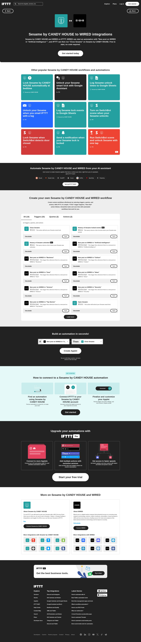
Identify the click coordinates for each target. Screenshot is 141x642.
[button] (70, 412)
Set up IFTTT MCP (70, 184)
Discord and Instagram (53, 594)
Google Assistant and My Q (54, 604)
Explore (107, 4)
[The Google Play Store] (102, 595)
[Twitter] (97, 635)
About (73, 634)
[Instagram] (89, 635)
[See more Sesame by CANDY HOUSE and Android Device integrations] (60, 540)
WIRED (85, 34)
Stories (36, 597)
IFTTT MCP (37, 604)
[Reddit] (106, 635)
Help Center (37, 607)
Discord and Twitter (52, 623)
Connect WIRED (80, 528)
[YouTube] (93, 635)
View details (28, 236)
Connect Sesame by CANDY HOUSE (36, 526)
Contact (61, 634)
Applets (36, 601)
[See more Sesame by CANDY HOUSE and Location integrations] (45, 540)
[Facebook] (81, 635)
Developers (37, 634)
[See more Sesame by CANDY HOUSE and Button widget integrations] (30, 540)
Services (36, 594)
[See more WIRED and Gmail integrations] (110, 548)
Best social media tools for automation (82, 623)
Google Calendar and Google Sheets (57, 601)
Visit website (76, 523)
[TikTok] (101, 635)
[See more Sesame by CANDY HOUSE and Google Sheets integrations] (60, 548)
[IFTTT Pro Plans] (103, 228)
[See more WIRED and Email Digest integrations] (80, 540)
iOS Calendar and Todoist (54, 617)
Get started (132, 4)
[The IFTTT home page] (6, 4)
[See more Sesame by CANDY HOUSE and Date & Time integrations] (30, 548)
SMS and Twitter (51, 610)
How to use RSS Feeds (78, 607)
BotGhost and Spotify (53, 607)
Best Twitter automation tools (80, 597)
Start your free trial (70, 477)
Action (33, 230)
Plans (115, 4)
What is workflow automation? (80, 604)
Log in (122, 4)
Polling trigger (83, 245)
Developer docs (38, 620)
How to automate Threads (79, 617)
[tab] (26, 217)
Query (81, 230)
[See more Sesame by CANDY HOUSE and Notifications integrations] (45, 548)
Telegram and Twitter (52, 620)
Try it (65, 236)
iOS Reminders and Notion (54, 614)
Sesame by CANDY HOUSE (51, 34)
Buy (25, 521)
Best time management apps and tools (82, 601)
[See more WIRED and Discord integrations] (95, 540)
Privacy (67, 634)
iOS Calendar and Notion (54, 597)
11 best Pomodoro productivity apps (82, 614)
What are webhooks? (77, 610)
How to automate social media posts (82, 620)
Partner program (52, 634)
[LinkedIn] (85, 635)
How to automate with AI (78, 594)
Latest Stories (77, 591)
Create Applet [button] (70, 351)
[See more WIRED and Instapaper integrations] (95, 548)
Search (36, 614)
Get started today (70, 53)
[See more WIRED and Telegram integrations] (110, 540)
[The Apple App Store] (102, 591)
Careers (44, 634)
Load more (70, 317)
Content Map (37, 610)
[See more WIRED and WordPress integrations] (80, 548)
